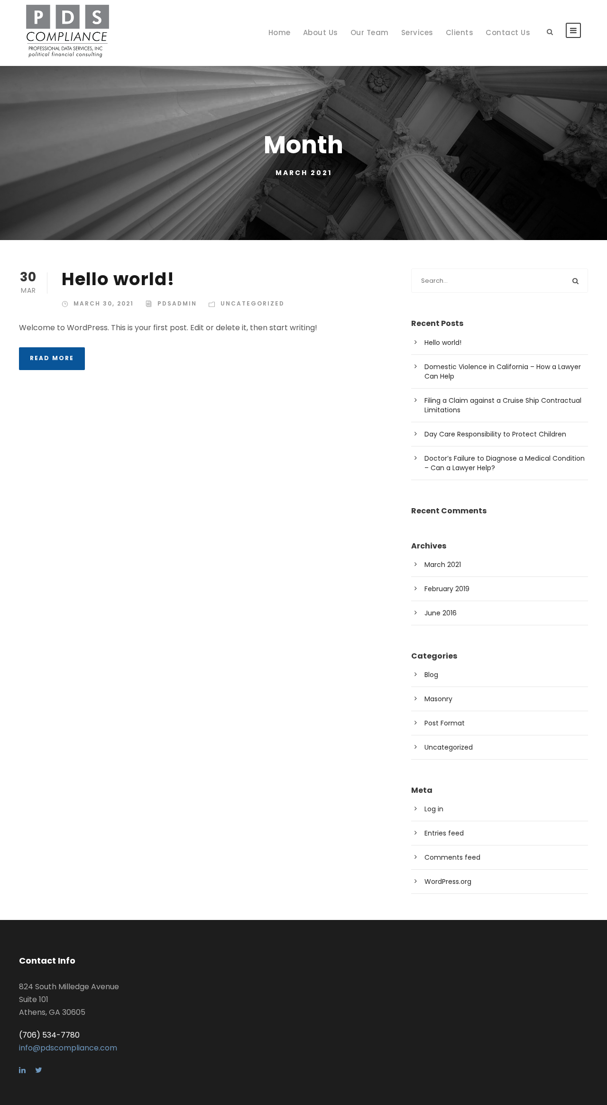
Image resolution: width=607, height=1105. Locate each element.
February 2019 (446, 589)
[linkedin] (22, 1070)
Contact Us (508, 32)
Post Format (444, 723)
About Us (320, 32)
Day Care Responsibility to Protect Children (495, 434)
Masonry (438, 699)
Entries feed (444, 833)
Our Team (369, 32)
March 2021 (442, 564)
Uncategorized (253, 303)
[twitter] (38, 1070)
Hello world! (118, 279)
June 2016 (440, 613)
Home (279, 32)
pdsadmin (177, 303)
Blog (431, 674)
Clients (460, 32)
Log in (433, 809)
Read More (52, 358)
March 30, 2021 (104, 303)
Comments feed (452, 857)
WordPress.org (447, 881)
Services (417, 32)
